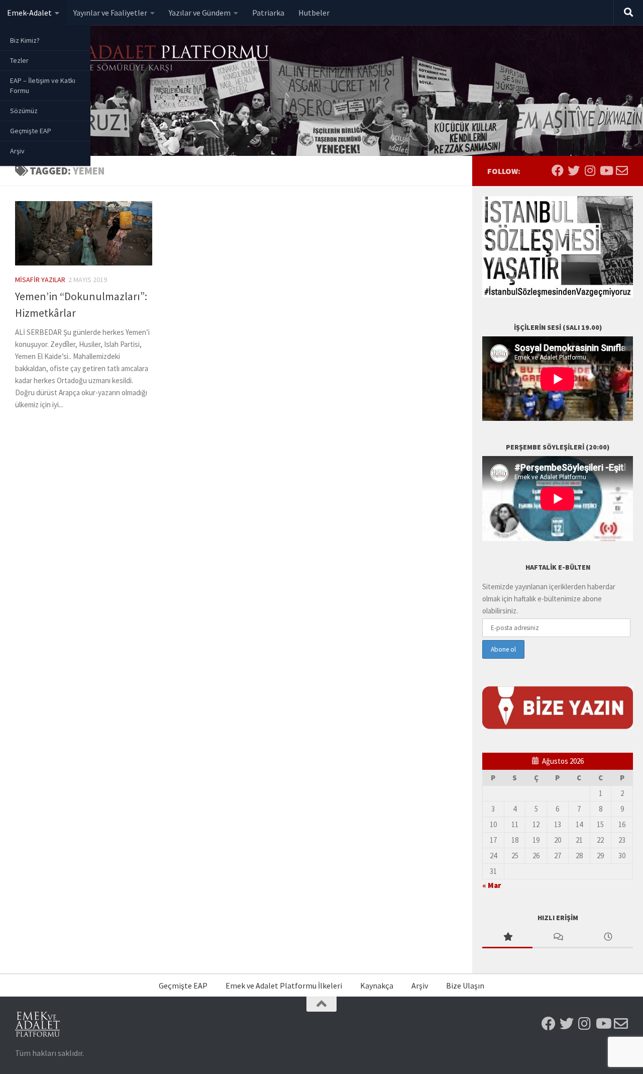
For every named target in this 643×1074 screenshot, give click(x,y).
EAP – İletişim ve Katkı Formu (42, 85)
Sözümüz (24, 110)
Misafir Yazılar (40, 279)
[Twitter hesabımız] (574, 170)
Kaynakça (376, 985)
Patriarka (268, 13)
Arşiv (17, 150)
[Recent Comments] (557, 937)
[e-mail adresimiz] (622, 170)
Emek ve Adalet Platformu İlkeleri (284, 985)
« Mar (491, 885)
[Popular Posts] (507, 937)
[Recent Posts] (608, 937)
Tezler (19, 60)
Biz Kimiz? (25, 40)
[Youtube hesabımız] (606, 170)
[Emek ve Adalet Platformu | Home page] (143, 59)
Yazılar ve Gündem (200, 13)
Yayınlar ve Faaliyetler (110, 13)
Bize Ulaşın (465, 985)
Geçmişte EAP (30, 130)
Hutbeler (314, 13)
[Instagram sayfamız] (590, 170)
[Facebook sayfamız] (558, 170)
